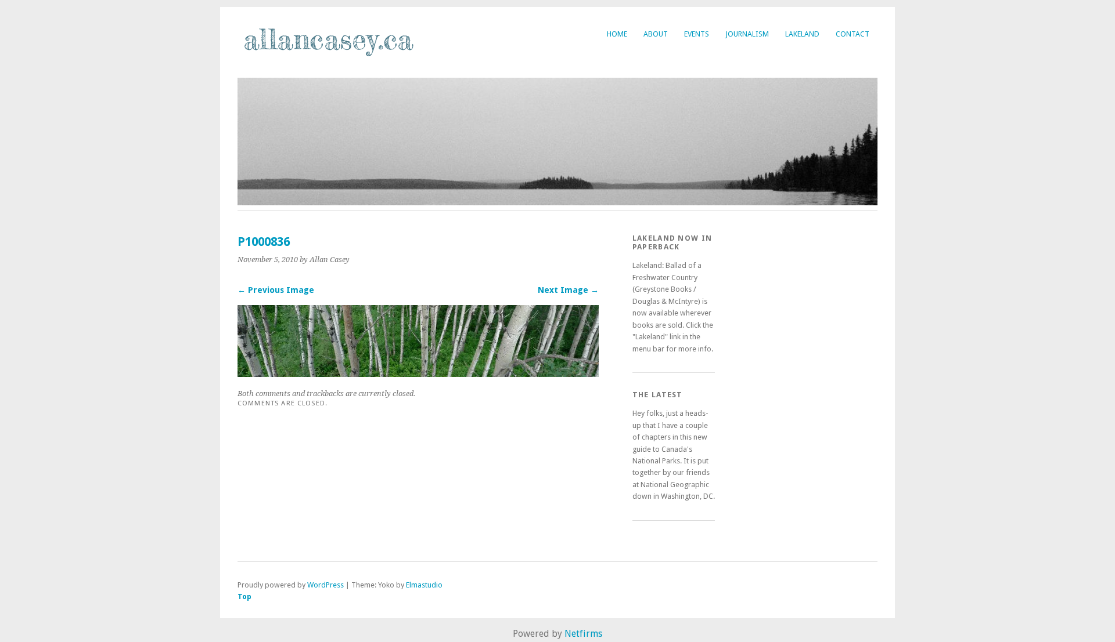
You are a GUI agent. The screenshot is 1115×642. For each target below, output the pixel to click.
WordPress (325, 585)
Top (244, 596)
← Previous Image (276, 290)
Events (696, 34)
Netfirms (583, 633)
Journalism (747, 34)
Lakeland (802, 34)
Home (617, 34)
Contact (852, 34)
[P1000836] (418, 373)
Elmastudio (424, 585)
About (655, 34)
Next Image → (568, 290)
